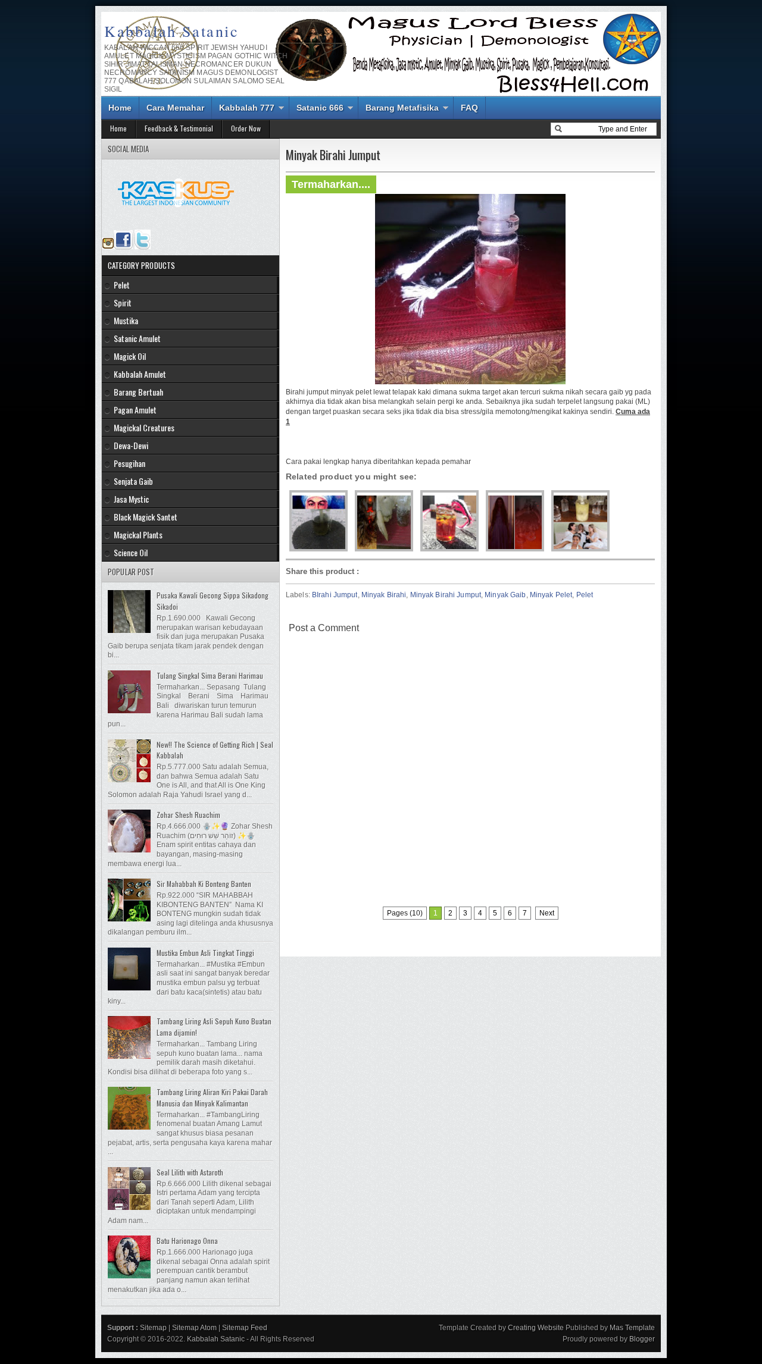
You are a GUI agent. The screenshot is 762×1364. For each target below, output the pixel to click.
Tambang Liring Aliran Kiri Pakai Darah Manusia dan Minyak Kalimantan (212, 1097)
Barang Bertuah (138, 391)
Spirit (123, 302)
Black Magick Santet (145, 516)
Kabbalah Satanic (171, 31)
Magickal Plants (138, 534)
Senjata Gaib (133, 481)
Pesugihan (129, 463)
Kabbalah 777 (246, 107)
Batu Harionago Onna (187, 1241)
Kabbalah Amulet (140, 374)
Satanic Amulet (137, 338)
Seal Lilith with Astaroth (190, 1172)
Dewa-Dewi (131, 445)
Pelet (585, 595)
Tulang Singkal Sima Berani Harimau (210, 675)
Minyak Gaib (505, 595)
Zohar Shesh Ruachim (188, 815)
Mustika (126, 320)
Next (546, 913)
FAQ (469, 107)
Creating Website (536, 1328)
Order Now (246, 128)
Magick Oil (130, 356)
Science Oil (131, 552)
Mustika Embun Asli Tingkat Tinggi (205, 953)
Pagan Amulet (135, 409)
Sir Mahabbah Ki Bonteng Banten (204, 884)
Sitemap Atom (194, 1328)
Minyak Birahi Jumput (445, 595)
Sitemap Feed (244, 1328)
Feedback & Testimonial (179, 128)
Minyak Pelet (551, 595)
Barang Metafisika (402, 107)
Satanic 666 (319, 107)
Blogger (642, 1339)
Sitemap (153, 1328)
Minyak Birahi (384, 595)
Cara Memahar (175, 107)
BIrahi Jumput (335, 595)
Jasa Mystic (131, 499)
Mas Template (632, 1328)
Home (120, 107)
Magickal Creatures (144, 427)
